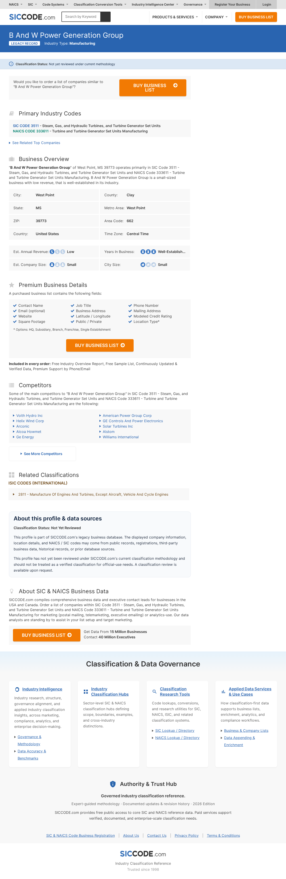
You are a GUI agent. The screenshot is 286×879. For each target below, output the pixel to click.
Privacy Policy (187, 835)
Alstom (109, 431)
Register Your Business (232, 4)
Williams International (121, 437)
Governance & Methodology (29, 740)
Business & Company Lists (246, 730)
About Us (131, 835)
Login (267, 4)
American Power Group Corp (127, 415)
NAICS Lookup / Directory (177, 737)
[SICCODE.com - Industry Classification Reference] (143, 853)
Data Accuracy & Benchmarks (32, 754)
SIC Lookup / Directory (174, 730)
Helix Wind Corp (30, 421)
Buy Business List (256, 17)
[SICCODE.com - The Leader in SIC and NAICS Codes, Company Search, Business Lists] (37, 16)
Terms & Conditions (223, 835)
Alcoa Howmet (28, 431)
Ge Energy (25, 437)
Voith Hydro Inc (29, 415)
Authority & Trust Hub (148, 784)
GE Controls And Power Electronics (133, 421)
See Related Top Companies (36, 142)
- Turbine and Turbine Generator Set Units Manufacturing (80, 131)
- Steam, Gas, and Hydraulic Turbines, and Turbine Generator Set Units (87, 125)
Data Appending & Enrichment (239, 741)
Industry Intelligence (42, 689)
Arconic (22, 426)
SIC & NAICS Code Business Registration (80, 835)
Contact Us (156, 835)
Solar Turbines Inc (118, 426)
